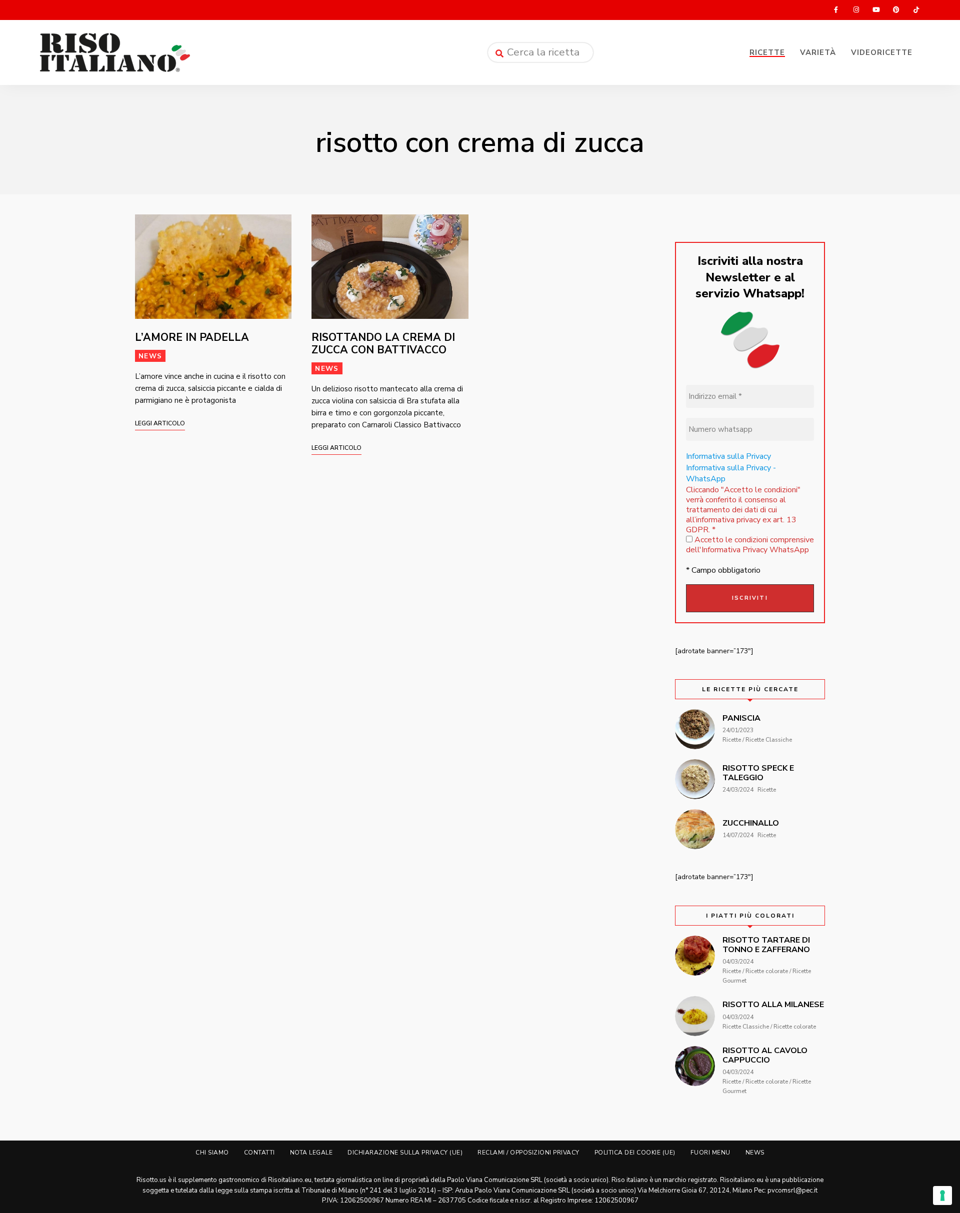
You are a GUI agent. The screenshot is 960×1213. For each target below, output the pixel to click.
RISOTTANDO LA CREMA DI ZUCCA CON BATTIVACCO (383, 343)
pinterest (896, 10)
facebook (836, 10)
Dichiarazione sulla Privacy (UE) (405, 1153)
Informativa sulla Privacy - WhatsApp (731, 473)
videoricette (881, 52)
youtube (876, 10)
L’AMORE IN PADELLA (192, 337)
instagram (856, 10)
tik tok (916, 10)
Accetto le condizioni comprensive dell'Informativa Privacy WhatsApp (750, 545)
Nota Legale (311, 1153)
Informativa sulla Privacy (728, 456)
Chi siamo (212, 1153)
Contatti (259, 1153)
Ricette (767, 52)
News (150, 356)
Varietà (818, 52)
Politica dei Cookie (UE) (635, 1153)
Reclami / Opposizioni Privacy (529, 1153)
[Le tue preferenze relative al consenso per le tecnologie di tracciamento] (942, 1195)
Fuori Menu (710, 1153)
